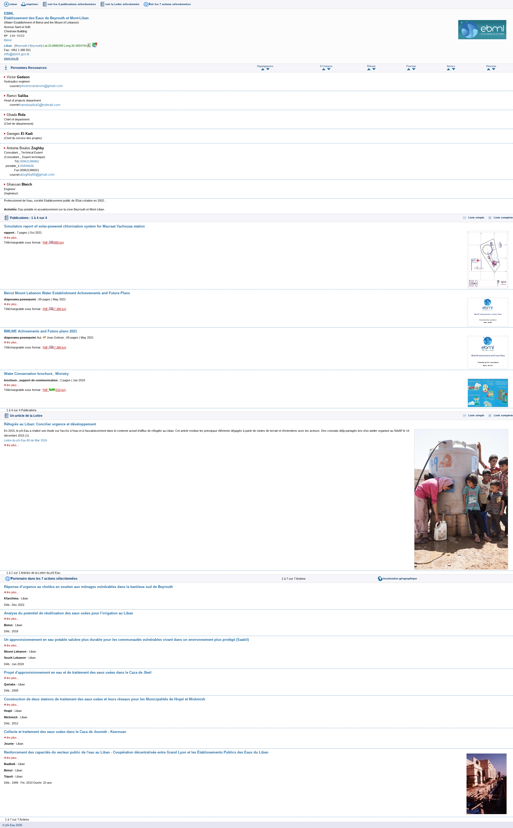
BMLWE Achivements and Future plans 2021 (40, 331)
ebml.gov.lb (11, 58)
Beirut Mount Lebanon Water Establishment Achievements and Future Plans (67, 293)
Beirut (7, 40)
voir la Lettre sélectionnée (122, 4)
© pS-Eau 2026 (11, 825)
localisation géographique (400, 578)
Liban (8, 45)
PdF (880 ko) (53, 242)
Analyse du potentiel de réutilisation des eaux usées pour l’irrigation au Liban (68, 613)
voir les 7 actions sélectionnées (170, 4)
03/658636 (27, 165)
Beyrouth (21, 45)
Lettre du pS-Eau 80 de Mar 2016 (25, 440)
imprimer (32, 4)
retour (13, 4)
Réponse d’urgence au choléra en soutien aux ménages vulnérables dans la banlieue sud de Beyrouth (88, 587)
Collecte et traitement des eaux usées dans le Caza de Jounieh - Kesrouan (65, 732)
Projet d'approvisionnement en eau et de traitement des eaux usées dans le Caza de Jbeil (77, 672)
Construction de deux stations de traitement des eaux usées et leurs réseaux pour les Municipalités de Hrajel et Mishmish (104, 699)
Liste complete (503, 217)
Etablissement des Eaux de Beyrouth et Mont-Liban (46, 18)
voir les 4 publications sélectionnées (72, 4)
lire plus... (13, 237)
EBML (9, 13)
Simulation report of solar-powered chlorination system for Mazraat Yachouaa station (74, 226)
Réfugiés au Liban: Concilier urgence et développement (50, 424)
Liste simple (476, 217)
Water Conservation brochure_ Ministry (36, 374)
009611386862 (29, 161)
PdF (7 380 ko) (54, 309)
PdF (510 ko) (54, 389)
